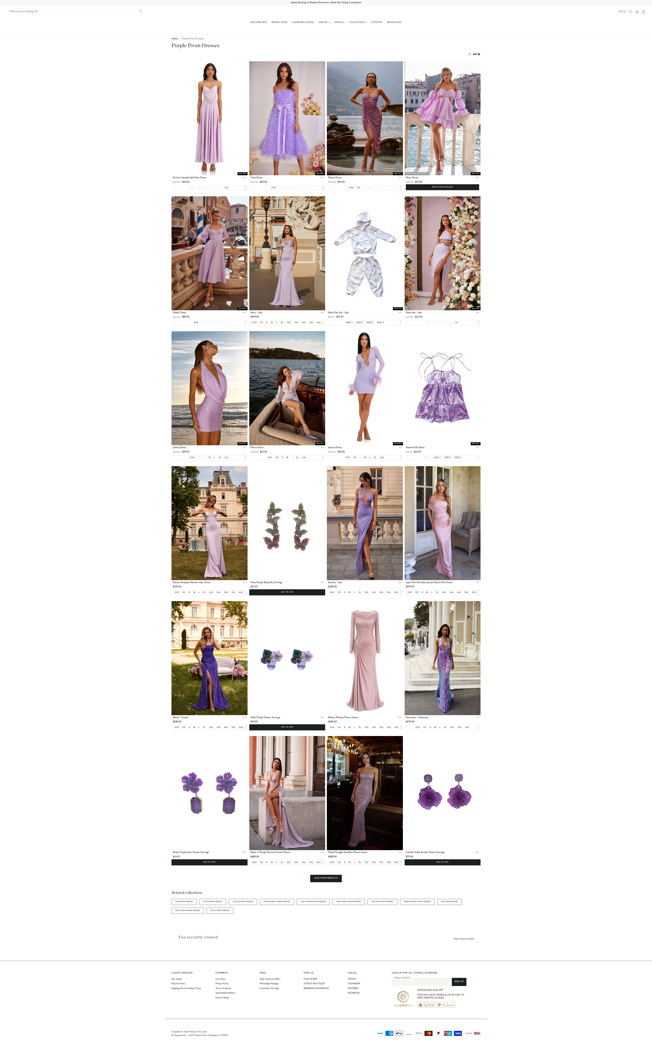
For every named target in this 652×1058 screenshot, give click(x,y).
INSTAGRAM (354, 984)
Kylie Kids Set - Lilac (338, 313)
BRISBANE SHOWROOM (316, 988)
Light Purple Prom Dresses (313, 902)
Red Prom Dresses (449, 902)
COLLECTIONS (357, 23)
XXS (192, 187)
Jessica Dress (335, 447)
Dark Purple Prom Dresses (348, 902)
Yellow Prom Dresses (243, 902)
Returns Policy (178, 984)
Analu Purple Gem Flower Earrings (191, 852)
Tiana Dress (256, 178)
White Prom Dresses (212, 902)
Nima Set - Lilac (414, 313)
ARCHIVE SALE (394, 23)
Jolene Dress (179, 447)
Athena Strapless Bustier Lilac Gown (191, 582)
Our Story (220, 979)
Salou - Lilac (256, 313)
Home (174, 39)
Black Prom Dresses (220, 910)
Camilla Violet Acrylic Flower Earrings (425, 852)
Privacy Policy (221, 984)
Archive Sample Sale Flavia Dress (189, 178)
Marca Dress (257, 447)
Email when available (442, 187)
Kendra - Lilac (335, 582)
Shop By (323, 23)
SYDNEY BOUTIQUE (314, 984)
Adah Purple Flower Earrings (265, 717)
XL (220, 187)
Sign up (459, 982)
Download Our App (269, 988)
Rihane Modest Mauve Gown (343, 717)
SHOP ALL (339, 23)
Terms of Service (223, 988)
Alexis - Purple (180, 717)
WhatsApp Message (269, 984)
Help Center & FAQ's (270, 979)
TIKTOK (352, 979)
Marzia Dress (335, 178)
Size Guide (176, 979)
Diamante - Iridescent (417, 717)
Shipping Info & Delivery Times (186, 988)
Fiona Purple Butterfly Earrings (266, 582)
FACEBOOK (354, 993)
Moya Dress (412, 178)
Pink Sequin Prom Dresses (187, 910)
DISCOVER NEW (259, 23)
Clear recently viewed (464, 939)
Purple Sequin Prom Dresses (277, 902)
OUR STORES (310, 979)
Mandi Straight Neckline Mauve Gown (347, 852)
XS (199, 187)
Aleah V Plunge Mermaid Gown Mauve (270, 852)
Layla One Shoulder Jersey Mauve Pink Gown (429, 582)
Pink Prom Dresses (184, 902)
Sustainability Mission (225, 993)
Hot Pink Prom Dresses (382, 902)
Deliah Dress (179, 313)
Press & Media (222, 998)
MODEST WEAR (279, 23)
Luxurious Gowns (303, 23)
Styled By (376, 23)
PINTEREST (353, 988)
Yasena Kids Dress (415, 447)
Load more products (326, 878)
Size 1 (426, 457)
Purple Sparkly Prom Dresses (417, 902)
